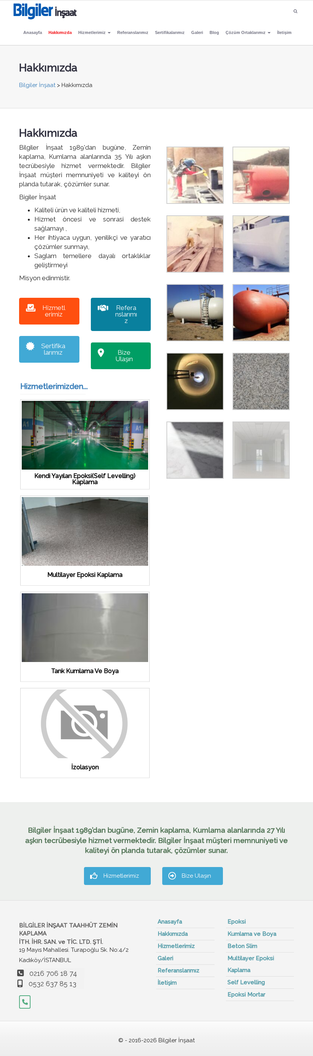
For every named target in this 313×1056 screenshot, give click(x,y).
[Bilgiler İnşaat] (45, 9)
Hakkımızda (60, 32)
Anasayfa (32, 32)
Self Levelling (246, 982)
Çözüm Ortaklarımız (246, 32)
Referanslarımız (132, 32)
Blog (214, 32)
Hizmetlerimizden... (54, 386)
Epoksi (236, 921)
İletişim (284, 32)
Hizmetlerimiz (92, 32)
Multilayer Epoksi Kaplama (250, 964)
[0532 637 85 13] (25, 1002)
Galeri (197, 32)
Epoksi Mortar (246, 994)
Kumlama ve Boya (251, 933)
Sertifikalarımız (170, 32)
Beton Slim (242, 946)
